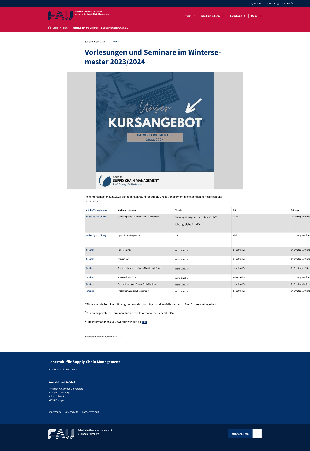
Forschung (236, 16)
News (116, 41)
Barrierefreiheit (90, 412)
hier (144, 322)
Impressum (54, 412)
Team (188, 16)
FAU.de (257, 3)
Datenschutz (71, 412)
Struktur (271, 3)
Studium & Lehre (210, 16)
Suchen (286, 3)
